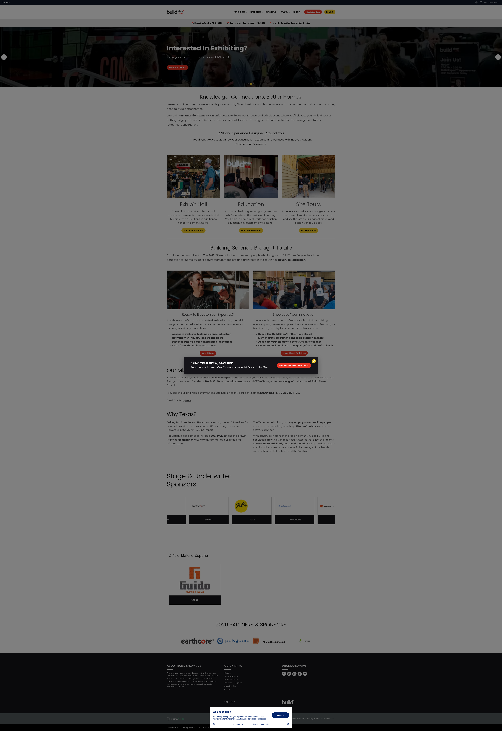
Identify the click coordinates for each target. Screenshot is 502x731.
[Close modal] (314, 361)
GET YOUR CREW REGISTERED (294, 365)
